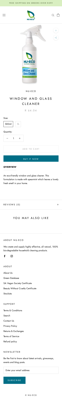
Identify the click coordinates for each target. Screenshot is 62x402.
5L (18, 124)
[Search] (53, 15)
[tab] (9, 167)
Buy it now (31, 159)
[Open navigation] (4, 15)
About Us (7, 273)
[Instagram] (12, 256)
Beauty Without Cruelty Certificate (19, 288)
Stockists (7, 293)
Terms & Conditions (12, 310)
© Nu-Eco (31, 395)
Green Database (11, 278)
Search (6, 315)
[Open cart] (58, 15)
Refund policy (10, 341)
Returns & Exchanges (13, 331)
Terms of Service (11, 336)
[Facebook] (4, 256)
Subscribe (14, 380)
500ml (8, 124)
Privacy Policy (10, 326)
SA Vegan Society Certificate (17, 283)
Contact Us (8, 320)
